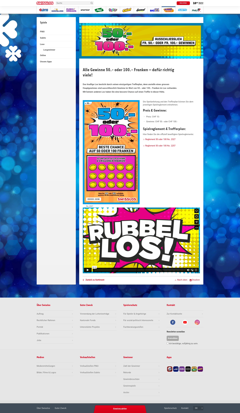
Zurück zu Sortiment (95, 280)
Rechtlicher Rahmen (46, 320)
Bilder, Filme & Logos (46, 372)
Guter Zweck (60, 408)
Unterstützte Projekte (90, 327)
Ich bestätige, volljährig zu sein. (183, 343)
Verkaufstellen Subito (90, 372)
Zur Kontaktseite (174, 314)
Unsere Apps (46, 61)
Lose (42, 44)
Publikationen (43, 333)
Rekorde (127, 372)
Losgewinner (49, 50)
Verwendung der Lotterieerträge (94, 314)
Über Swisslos (43, 408)
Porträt (40, 327)
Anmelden (183, 3)
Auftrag (40, 314)
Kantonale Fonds (88, 320)
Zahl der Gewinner (131, 366)
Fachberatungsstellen (133, 327)
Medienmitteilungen (46, 366)
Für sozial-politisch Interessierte (138, 320)
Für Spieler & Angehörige (134, 314)
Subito (43, 38)
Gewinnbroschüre (131, 379)
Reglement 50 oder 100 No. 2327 (160, 139)
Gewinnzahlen (120, 408)
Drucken (196, 280)
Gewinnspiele (129, 386)
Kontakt (184, 408)
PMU (42, 31)
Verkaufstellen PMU (89, 366)
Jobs (39, 340)
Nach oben (182, 280)
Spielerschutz (170, 408)
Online (43, 55)
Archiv (126, 392)
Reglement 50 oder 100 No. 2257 (160, 145)
